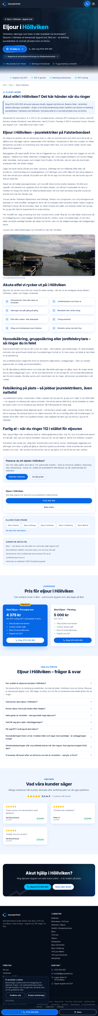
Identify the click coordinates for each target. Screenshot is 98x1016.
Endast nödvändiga (36, 995)
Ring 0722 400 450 (26, 640)
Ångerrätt (65, 1004)
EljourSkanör (13, 525)
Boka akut (49, 1001)
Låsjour (54, 938)
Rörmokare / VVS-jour (60, 921)
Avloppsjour (56, 941)
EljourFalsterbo (47, 525)
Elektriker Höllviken (17, 477)
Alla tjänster (55, 958)
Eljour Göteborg (57, 948)
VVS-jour (55, 935)
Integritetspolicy (42, 1004)
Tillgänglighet (75, 1004)
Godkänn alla (15, 995)
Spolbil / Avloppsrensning (61, 928)
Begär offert (59, 1001)
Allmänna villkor (89, 1001)
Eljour (11, 85)
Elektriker (55, 918)
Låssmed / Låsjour (58, 925)
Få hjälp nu (15, 49)
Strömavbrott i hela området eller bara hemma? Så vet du (28, 554)
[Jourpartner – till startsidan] (11, 4)
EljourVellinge (30, 525)
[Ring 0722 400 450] (87, 3)
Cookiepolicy (55, 1004)
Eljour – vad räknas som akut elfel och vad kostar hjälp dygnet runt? (32, 546)
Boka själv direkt (63, 887)
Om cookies (9, 1000)
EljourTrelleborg (66, 525)
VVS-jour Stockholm (59, 955)
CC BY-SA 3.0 (19, 278)
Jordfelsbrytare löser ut (15, 558)
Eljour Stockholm (57, 945)
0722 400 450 (49, 501)
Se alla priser (38, 477)
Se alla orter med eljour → (17, 531)
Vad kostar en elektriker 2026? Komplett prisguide (25, 561)
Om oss (6, 970)
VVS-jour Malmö (57, 952)
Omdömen (7, 973)
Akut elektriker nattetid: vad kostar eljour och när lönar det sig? (30, 550)
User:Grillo (10, 278)
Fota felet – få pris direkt (73, 1001)
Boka (79, 1012)
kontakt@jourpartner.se (63, 974)
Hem (4, 85)
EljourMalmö (83, 525)
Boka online (49, 507)
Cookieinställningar (88, 1004)
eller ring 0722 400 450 (42, 49)
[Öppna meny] (93, 3)
